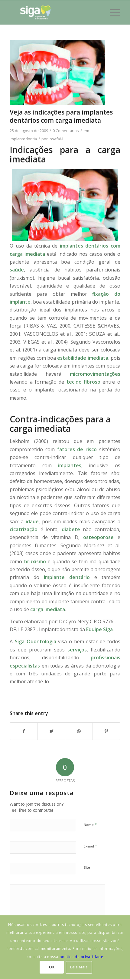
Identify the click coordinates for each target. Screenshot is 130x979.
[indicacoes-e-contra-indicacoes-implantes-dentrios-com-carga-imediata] (57, 72)
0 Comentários (66, 130)
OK (51, 967)
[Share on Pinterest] (106, 731)
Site (87, 867)
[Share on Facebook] (23, 731)
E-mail (90, 846)
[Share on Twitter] (51, 731)
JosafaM (56, 139)
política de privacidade (81, 956)
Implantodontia (23, 139)
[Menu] (112, 12)
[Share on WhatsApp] (79, 731)
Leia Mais (78, 967)
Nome (90, 824)
